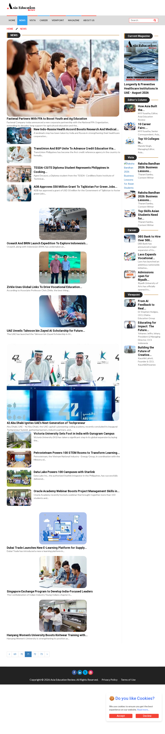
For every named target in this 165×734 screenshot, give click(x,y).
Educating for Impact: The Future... (147, 326)
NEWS (23, 28)
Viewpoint (58, 20)
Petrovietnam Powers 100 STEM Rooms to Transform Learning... (77, 452)
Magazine (73, 20)
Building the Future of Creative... (146, 351)
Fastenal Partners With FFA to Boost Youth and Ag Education (47, 118)
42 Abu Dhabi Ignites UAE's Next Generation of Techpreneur (46, 423)
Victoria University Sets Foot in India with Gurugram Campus (74, 433)
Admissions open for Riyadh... (146, 276)
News (22, 20)
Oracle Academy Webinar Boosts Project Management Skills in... (77, 491)
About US (88, 20)
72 (35, 654)
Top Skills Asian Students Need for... (148, 214)
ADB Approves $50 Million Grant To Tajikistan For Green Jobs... (75, 186)
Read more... (143, 709)
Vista (32, 20)
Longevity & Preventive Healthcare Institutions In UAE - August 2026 (141, 88)
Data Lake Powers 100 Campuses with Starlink (64, 472)
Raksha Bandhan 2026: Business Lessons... (149, 167)
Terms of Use (128, 679)
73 (41, 654)
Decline (147, 715)
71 (28, 654)
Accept (121, 715)
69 (15, 654)
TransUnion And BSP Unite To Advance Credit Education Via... (75, 148)
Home (12, 20)
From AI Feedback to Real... (146, 304)
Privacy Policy (109, 679)
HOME (10, 28)
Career (44, 20)
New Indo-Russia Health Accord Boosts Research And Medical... (76, 129)
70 (21, 654)
